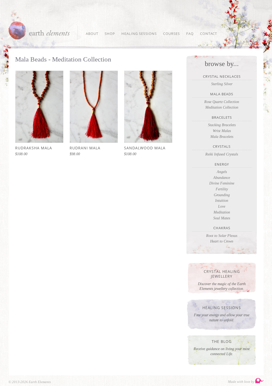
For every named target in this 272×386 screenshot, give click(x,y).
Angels (222, 172)
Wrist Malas (222, 131)
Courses (171, 33)
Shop (110, 33)
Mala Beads (221, 94)
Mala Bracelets (221, 137)
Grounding (222, 195)
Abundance (221, 178)
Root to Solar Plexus (221, 236)
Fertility (222, 189)
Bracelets (222, 117)
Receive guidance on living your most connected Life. (222, 347)
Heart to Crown (221, 241)
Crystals (222, 146)
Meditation (222, 212)
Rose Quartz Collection (221, 102)
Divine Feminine (221, 183)
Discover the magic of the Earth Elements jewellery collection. (222, 280)
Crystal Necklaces (222, 76)
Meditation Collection (221, 107)
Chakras (221, 228)
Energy (222, 164)
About (92, 33)
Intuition (221, 201)
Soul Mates (221, 218)
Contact (208, 33)
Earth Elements (39, 30)
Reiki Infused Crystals (221, 154)
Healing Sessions (139, 33)
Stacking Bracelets (222, 125)
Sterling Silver (221, 84)
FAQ (190, 33)
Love (221, 206)
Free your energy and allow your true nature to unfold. (221, 313)
